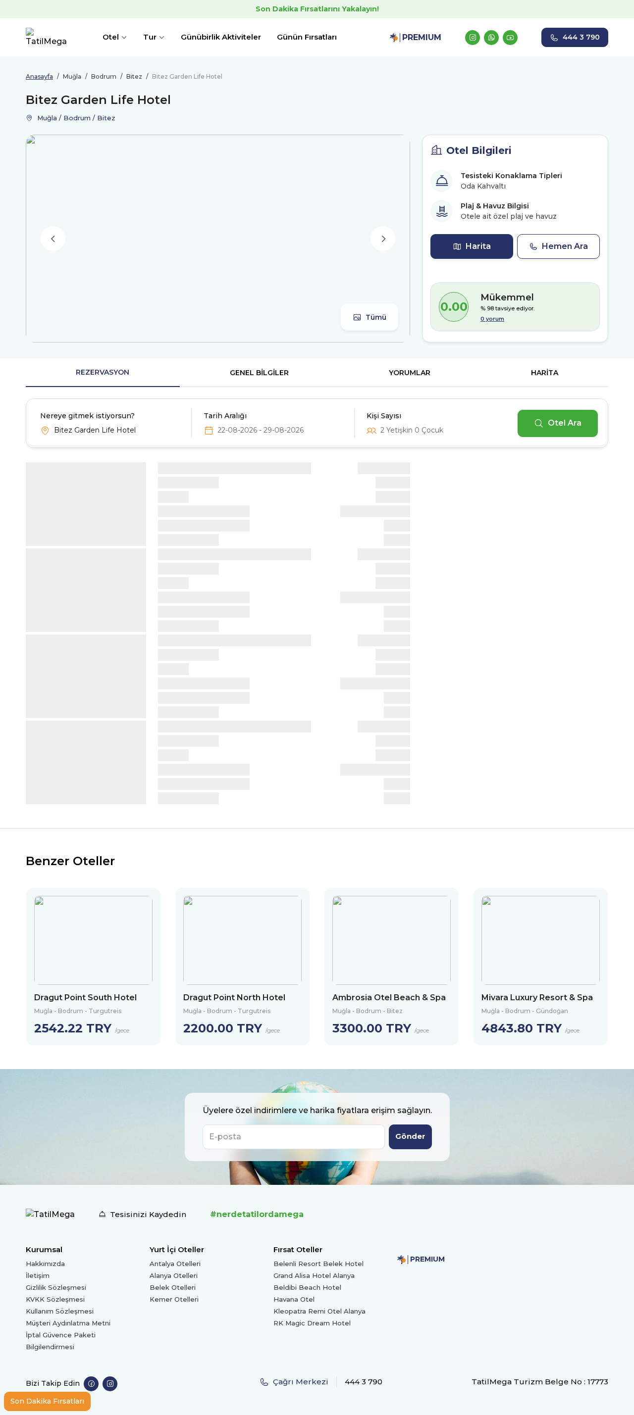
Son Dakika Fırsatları (47, 1401)
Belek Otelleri (173, 1287)
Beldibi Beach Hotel (307, 1287)
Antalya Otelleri (175, 1264)
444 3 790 (581, 37)
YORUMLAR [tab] (409, 372)
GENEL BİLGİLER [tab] (259, 372)
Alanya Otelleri (174, 1275)
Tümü (376, 317)
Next (382, 238)
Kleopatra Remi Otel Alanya (319, 1311)
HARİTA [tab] (544, 372)
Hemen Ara (565, 246)
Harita (478, 246)
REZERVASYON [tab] (102, 372)
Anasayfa (39, 76)
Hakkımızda (45, 1264)
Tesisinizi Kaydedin (148, 1214)
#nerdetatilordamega (257, 1214)
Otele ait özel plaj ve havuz (509, 216)
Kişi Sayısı (384, 415)
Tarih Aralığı (225, 415)
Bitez (134, 76)
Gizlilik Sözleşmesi (56, 1287)
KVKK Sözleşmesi (55, 1299)
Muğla (72, 76)
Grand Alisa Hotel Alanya (314, 1275)
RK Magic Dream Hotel (312, 1323)
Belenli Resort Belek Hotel (318, 1264)
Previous (53, 238)
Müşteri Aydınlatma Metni (68, 1323)
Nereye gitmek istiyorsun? (87, 415)
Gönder (410, 1136)
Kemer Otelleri (174, 1299)
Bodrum (103, 76)
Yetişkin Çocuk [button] (411, 430)
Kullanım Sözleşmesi (60, 1311)
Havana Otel (294, 1299)
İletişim (38, 1275)
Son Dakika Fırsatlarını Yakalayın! (317, 8)
